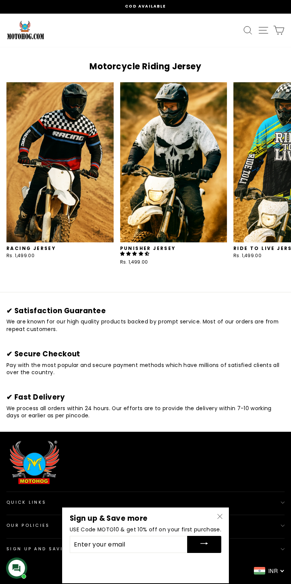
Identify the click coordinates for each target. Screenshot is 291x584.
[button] (135, 253)
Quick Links (26, 502)
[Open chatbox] (16, 568)
